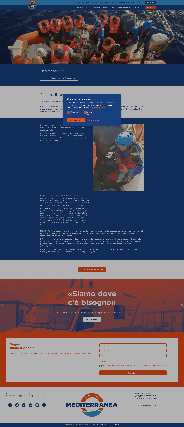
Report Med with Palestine (126, 2)
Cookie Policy (100, 424)
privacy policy (98, 108)
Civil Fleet (94, 2)
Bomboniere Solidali (124, 7)
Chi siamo (80, 7)
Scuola (78, 2)
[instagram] (24, 405)
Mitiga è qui (113, 2)
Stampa (112, 7)
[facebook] (10, 405)
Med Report (85, 2)
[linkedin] (30, 405)
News (105, 7)
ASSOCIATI (150, 2)
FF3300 (117, 424)
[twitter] (17, 405)
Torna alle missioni (92, 269)
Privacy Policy (92, 424)
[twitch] (44, 405)
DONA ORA (151, 7)
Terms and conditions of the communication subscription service (24, 396)
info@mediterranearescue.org (146, 405)
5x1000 (136, 7)
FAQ (106, 2)
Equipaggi (97, 7)
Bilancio (101, 2)
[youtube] (37, 405)
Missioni (88, 7)
